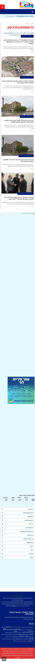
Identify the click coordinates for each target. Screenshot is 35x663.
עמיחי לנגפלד (15, 641)
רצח (27, 645)
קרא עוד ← (31, 56)
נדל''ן (7, 638)
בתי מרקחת (30, 520)
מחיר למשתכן (8, 636)
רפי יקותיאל (31, 645)
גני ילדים (31, 528)
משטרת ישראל (25, 638)
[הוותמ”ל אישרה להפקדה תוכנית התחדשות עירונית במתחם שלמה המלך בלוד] (17, 70)
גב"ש (19, 657)
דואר (32, 554)
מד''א (12, 636)
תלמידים (18, 645)
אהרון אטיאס (31, 631)
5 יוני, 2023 (30, 40)
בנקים (31, 550)
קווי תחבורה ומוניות (28, 543)
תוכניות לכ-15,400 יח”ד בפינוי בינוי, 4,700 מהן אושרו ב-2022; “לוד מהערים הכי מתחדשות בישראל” (19, 46)
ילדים (22, 636)
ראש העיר (26, 643)
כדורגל (18, 636)
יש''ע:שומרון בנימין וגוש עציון (12, 657)
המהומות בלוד (27, 633)
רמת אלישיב (9, 643)
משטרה (31, 638)
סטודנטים (3, 638)
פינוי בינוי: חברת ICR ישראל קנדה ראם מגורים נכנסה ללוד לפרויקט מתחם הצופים (19, 125)
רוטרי (23, 643)
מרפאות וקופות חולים (28, 516)
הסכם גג (23, 633)
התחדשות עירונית (15, 633)
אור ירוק (26, 631)
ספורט (29, 641)
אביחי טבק (24, 40)
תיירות (21, 645)
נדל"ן (16, 661)
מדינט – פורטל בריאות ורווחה (16, 655)
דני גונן (32, 634)
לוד (15, 635)
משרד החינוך (12, 638)
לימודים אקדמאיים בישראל (16, 659)
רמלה (13, 643)
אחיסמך (23, 631)
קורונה (31, 642)
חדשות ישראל (7, 659)
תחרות (24, 645)
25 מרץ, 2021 (29, 120)
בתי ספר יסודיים (29, 531)
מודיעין (24, 655)
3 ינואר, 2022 (29, 81)
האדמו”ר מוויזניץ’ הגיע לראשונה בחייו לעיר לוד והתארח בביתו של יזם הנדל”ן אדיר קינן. (19, 202)
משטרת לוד (19, 638)
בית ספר (19, 631)
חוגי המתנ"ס (30, 539)
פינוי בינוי (10, 641)
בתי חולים (30, 513)
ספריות (31, 561)
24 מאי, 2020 (29, 159)
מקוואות (31, 557)
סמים (32, 641)
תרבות (14, 645)
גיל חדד (12, 631)
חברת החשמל (30, 546)
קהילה (6, 641)
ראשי (32, 27)
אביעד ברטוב (22, 159)
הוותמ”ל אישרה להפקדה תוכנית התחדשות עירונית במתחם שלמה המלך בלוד (18, 86)
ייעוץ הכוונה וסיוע (29, 524)
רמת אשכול (4, 643)
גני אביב (8, 631)
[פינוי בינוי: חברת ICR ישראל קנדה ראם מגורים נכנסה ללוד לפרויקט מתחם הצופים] (17, 110)
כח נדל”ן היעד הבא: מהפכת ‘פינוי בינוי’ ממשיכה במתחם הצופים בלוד (18, 164)
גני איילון (3, 631)
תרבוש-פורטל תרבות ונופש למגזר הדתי (19, 653)
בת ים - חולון (23, 657)
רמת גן (28, 657)
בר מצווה (16, 631)
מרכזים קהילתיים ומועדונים (26, 535)
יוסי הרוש (25, 636)
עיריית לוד (23, 640)
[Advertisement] (17, 299)
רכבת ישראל (18, 643)
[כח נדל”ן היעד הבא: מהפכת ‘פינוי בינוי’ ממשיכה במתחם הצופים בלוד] (17, 149)
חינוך (8, 634)
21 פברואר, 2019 (28, 197)
